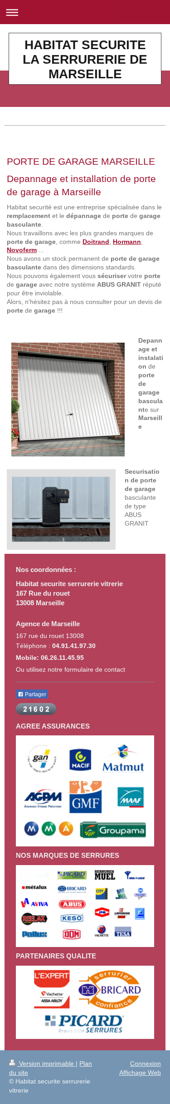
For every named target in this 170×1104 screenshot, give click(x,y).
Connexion (145, 1063)
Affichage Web (140, 1072)
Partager (35, 694)
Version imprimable (46, 1063)
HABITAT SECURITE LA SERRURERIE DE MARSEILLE (85, 59)
